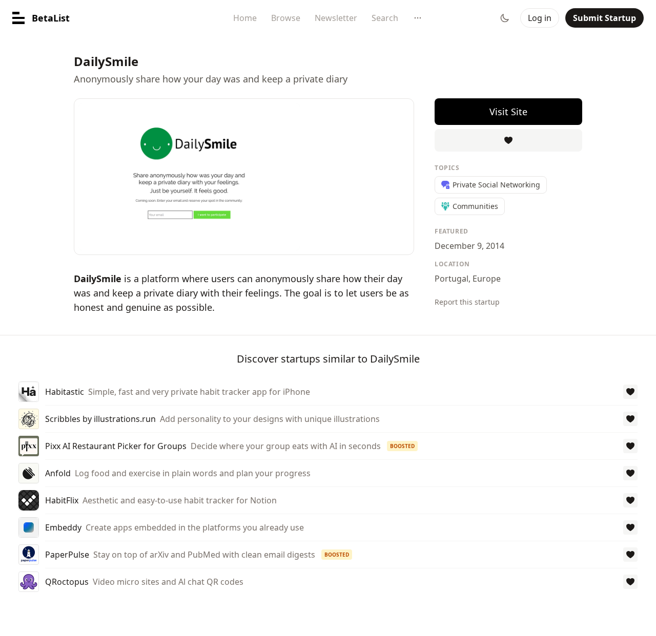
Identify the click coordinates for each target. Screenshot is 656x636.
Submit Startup (604, 18)
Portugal (451, 278)
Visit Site (508, 111)
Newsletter (336, 18)
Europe (487, 278)
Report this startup (467, 302)
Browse (285, 18)
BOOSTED (402, 446)
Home (245, 18)
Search (385, 18)
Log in (539, 18)
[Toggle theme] (505, 18)
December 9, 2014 (469, 245)
